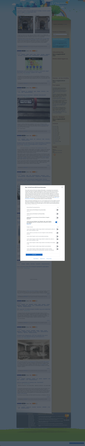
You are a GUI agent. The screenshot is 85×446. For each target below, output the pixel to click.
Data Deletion (35, 258)
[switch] (56, 210)
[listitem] (42, 207)
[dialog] (42, 223)
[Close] (62, 187)
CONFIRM (34, 254)
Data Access (42, 258)
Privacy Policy (49, 258)
